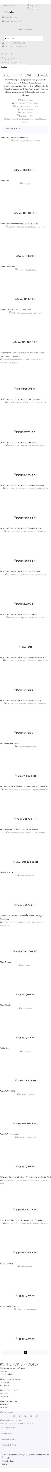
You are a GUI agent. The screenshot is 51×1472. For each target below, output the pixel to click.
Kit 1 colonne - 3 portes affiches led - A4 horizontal (22, 485)
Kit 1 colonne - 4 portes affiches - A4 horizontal (20, 571)
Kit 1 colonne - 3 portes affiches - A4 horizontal (20, 399)
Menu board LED (7, 872)
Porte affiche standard (9, 1134)
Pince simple (5, 1005)
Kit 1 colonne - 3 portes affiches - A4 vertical (19, 442)
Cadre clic (4, 181)
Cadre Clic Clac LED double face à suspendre (19, 224)
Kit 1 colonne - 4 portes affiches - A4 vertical (19, 614)
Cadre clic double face (9, 267)
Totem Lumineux (7, 1263)
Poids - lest (5, 1048)
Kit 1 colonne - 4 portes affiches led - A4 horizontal (22, 657)
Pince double (5, 962)
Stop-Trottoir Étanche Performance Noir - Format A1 (22, 1220)
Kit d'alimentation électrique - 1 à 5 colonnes (19, 829)
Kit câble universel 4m (9, 743)
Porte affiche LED (7, 1091)
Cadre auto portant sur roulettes (14, 138)
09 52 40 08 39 (18, 43)
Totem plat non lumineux (10, 1306)
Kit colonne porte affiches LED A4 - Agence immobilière (23, 786)
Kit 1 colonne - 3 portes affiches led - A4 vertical (20, 528)
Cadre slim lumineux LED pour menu (15, 310)
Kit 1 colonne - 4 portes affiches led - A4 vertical (20, 700)
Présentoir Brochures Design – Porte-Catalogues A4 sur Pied (25, 1177)
